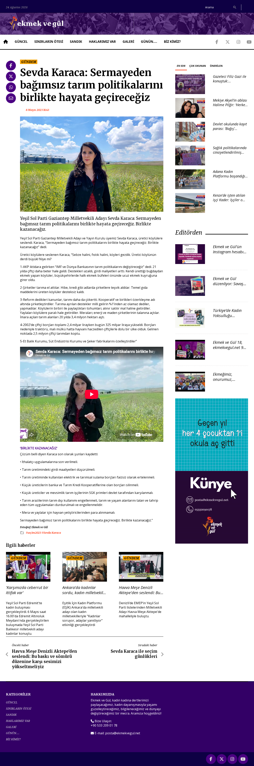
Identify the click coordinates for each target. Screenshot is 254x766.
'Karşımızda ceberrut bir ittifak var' (27, 590)
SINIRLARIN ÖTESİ (48, 41)
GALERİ (128, 41)
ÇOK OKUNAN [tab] (197, 66)
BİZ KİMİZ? (172, 41)
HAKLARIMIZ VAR (102, 41)
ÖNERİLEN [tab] (216, 66)
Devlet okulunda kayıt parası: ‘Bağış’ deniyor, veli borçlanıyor (230, 131)
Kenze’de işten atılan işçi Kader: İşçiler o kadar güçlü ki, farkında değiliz (229, 202)
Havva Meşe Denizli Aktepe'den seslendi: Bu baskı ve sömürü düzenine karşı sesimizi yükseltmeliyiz (139, 590)
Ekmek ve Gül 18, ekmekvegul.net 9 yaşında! (228, 347)
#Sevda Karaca (51, 532)
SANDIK (76, 41)
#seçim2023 (34, 532)
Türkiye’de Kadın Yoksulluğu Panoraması (227, 315)
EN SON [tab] (181, 66)
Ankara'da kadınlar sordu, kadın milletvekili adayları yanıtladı (83, 590)
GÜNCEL (21, 41)
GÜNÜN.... (149, 41)
